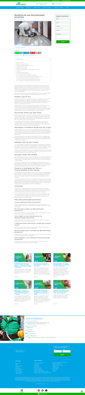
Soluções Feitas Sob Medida (21, 68)
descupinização (41, 88)
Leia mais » (16, 276)
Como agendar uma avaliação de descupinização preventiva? (29, 80)
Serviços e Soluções (20, 7)
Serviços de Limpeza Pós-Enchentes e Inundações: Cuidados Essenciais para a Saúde (41, 292)
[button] (18, 53)
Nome (57, 18)
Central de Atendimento (42, 3)
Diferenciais (29, 7)
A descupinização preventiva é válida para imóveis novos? (28, 77)
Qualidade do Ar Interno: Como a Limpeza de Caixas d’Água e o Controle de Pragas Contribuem (22, 265)
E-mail (57, 22)
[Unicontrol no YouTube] (39, 390)
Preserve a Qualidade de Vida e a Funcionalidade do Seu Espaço (28, 69)
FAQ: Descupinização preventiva (22, 72)
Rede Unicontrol (37, 7)
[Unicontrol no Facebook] (42, 390)
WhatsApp (29, 329)
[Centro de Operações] (26, 336)
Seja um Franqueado (47, 7)
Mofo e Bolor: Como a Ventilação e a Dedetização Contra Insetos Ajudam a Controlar (21, 292)
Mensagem (58, 34)
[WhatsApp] (26, 330)
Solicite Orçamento (57, 3)
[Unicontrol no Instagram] (46, 390)
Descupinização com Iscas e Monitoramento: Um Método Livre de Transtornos (61, 265)
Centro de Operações (31, 335)
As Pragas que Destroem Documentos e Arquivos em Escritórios (41, 265)
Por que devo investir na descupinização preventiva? (27, 75)
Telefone (58, 26)
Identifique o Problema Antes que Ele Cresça (24, 65)
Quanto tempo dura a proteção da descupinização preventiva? (29, 79)
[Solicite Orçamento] (53, 3)
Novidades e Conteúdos (58, 7)
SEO (47, 383)
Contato (67, 7)
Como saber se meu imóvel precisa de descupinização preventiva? (30, 76)
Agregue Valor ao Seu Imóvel (22, 66)
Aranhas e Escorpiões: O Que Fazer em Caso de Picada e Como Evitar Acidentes (61, 292)
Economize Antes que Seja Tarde (22, 64)
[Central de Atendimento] (37, 3)
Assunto (58, 30)
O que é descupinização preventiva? (24, 73)
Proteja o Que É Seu (20, 62)
